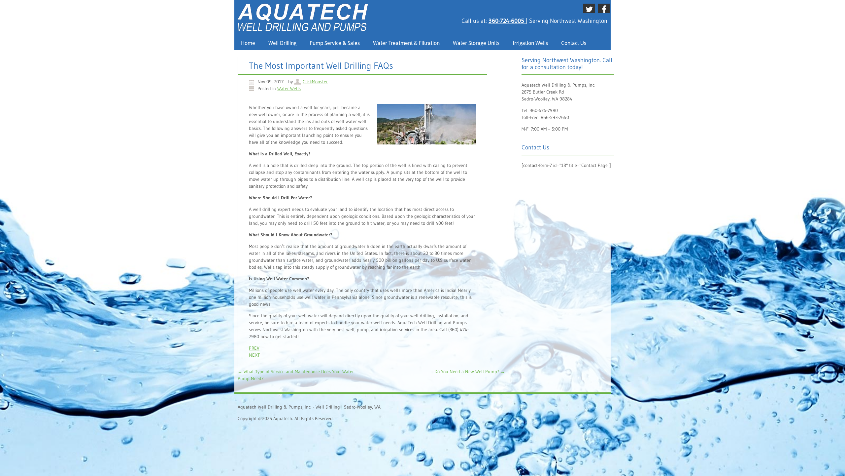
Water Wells (289, 89)
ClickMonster (315, 82)
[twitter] (590, 8)
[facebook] (605, 8)
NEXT (254, 355)
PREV (254, 348)
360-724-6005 (507, 20)
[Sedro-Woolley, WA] (303, 30)
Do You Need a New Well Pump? (469, 372)
